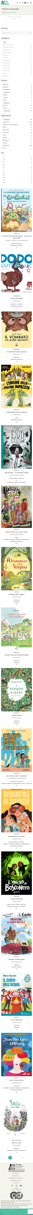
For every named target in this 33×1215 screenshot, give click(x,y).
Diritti (4, 127)
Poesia (4, 73)
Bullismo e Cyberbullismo (10, 125)
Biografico (6, 84)
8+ (4, 172)
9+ (4, 175)
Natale (5, 138)
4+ (4, 162)
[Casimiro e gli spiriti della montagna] (16, 629)
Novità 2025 (6, 68)
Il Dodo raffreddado (16, 298)
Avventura (6, 122)
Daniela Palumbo (13, 778)
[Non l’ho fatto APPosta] (16, 1054)
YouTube (25, 2)
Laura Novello (17, 414)
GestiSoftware (27, 1213)
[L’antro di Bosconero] (16, 873)
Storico (5, 105)
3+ (4, 159)
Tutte (4, 42)
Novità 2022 (6, 60)
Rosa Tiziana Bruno (17, 962)
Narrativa (16, 233)
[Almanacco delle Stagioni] (16, 568)
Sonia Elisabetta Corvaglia (17, 475)
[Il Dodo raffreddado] (16, 272)
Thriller (5, 108)
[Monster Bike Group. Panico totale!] (16, 507)
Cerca (30, 33)
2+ (4, 157)
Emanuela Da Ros (17, 1083)
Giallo (5, 98)
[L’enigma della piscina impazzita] (16, 386)
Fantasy (5, 95)
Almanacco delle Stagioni (16, 594)
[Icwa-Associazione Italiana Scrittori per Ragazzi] (5, 2)
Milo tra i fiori (16, 1143)
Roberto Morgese (21, 778)
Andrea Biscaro (17, 901)
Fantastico (7, 92)
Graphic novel (7, 52)
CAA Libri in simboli (8, 47)
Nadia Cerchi (17, 657)
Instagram (27, 2)
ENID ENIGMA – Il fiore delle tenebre (16, 473)
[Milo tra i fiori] (16, 1117)
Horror (5, 100)
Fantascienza (6, 89)
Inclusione (6, 132)
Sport (4, 148)
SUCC (23, 1158)
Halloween (6, 130)
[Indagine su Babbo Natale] (16, 933)
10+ (4, 177)
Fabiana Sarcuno (17, 839)
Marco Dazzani (17, 1022)
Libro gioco (6, 55)
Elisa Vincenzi (17, 1145)
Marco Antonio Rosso (22, 240)
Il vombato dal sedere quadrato (16, 352)
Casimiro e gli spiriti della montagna (17, 655)
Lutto (4, 135)
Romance (6, 103)
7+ (4, 170)
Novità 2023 (6, 63)
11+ (4, 180)
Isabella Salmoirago (11, 240)
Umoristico (7, 111)
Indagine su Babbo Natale (16, 959)
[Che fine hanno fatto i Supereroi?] (16, 750)
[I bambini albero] (16, 689)
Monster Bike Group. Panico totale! (16, 532)
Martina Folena (17, 597)
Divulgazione (16, 296)
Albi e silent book (16, 1140)
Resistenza (6, 140)
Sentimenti (6, 145)
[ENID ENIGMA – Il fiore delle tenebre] (16, 447)
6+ (4, 167)
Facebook (22, 2)
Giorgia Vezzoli (17, 718)
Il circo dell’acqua (16, 1020)
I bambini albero (16, 715)
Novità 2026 (6, 71)
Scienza (5, 143)
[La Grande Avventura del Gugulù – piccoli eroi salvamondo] (16, 210)
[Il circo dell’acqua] (16, 994)
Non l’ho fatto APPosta (16, 1080)
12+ (4, 182)
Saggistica (6, 76)
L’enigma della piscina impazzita (16, 412)
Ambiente (7, 120)
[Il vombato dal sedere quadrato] (16, 329)
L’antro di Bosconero (16, 899)
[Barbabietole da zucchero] (16, 810)
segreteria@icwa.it (17, 1190)
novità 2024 (6, 65)
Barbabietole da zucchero (16, 836)
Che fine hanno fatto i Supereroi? (16, 776)
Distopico (5, 87)
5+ (4, 164)
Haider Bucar (17, 301)
